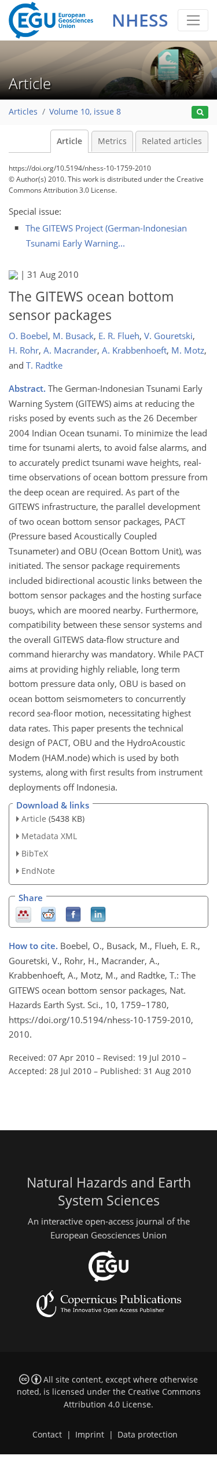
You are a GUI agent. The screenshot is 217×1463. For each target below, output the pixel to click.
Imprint (89, 1434)
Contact (47, 1434)
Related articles (172, 141)
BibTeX (34, 853)
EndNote (38, 870)
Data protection (147, 1434)
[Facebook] (73, 913)
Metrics (112, 141)
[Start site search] (200, 112)
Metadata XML (49, 835)
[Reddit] (48, 913)
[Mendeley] (23, 913)
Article (69, 141)
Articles (23, 111)
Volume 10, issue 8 (85, 111)
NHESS (140, 20)
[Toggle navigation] (193, 20)
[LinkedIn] (98, 913)
